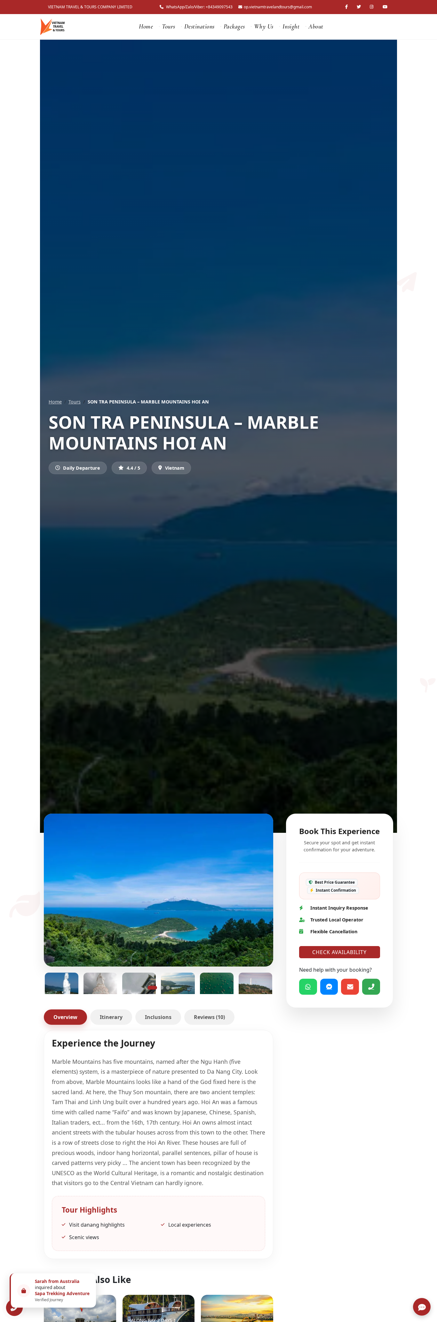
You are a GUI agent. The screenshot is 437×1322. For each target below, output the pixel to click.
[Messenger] (329, 987)
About (315, 26)
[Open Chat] (422, 1307)
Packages (234, 26)
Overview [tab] (65, 1017)
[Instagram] (372, 7)
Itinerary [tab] (111, 1017)
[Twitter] (359, 7)
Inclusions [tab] (158, 1017)
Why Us (264, 26)
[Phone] (371, 987)
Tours (168, 26)
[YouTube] (386, 7)
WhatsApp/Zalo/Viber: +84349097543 (199, 7)
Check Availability (340, 952)
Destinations (199, 26)
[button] (152, 988)
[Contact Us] (14, 1307)
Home (146, 26)
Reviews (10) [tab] (209, 1017)
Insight (291, 26)
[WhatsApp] (308, 987)
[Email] (350, 987)
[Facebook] (347, 7)
